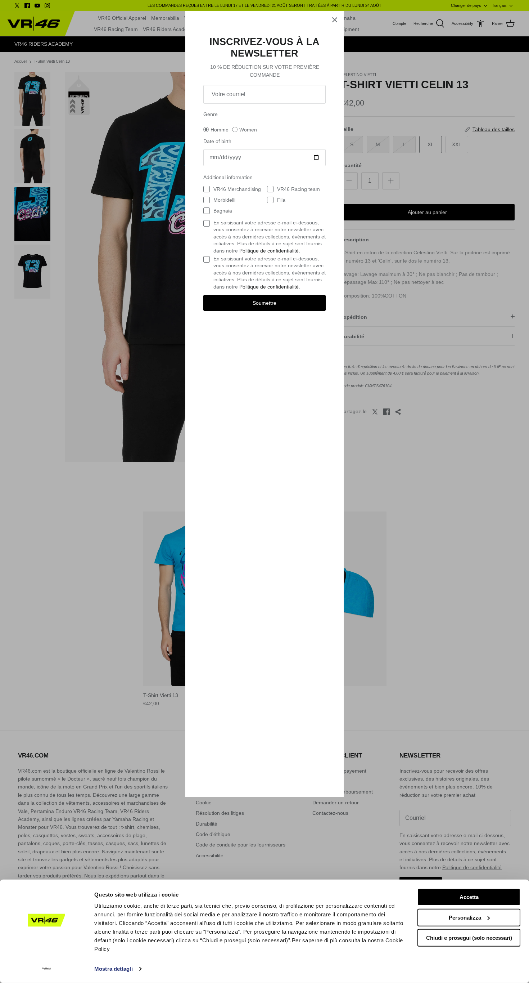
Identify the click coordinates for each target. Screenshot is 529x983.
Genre (210, 114)
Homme (220, 130)
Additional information (228, 177)
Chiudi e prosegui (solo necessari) (469, 938)
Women (248, 130)
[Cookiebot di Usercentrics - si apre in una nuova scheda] (46, 969)
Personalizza (465, 917)
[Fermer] (335, 20)
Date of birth (217, 141)
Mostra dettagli (113, 969)
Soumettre (264, 303)
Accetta (469, 897)
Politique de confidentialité (269, 251)
